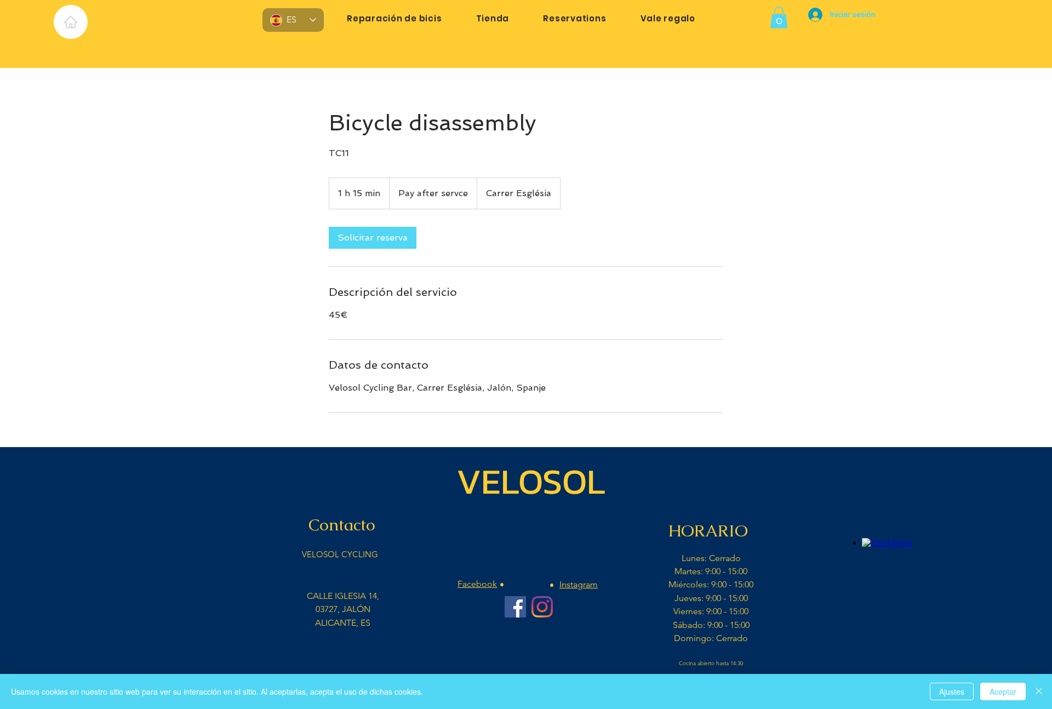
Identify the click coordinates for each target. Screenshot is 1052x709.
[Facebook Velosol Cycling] (515, 606)
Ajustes (951, 691)
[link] (372, 238)
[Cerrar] (1038, 691)
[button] (779, 17)
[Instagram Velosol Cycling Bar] (542, 606)
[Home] (71, 22)
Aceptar (1003, 691)
